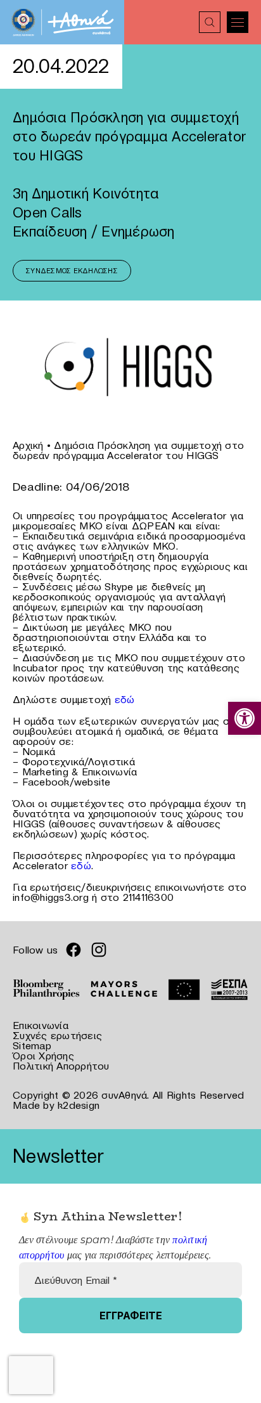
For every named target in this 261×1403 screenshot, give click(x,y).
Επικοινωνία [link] (40, 1025)
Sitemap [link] (32, 1045)
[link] (244, 718)
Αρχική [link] (28, 445)
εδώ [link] (125, 699)
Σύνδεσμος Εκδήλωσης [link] (72, 270)
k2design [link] (78, 1105)
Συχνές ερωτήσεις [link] (57, 1035)
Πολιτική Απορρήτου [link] (61, 1065)
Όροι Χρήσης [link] (43, 1055)
